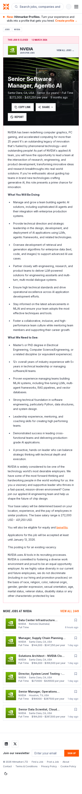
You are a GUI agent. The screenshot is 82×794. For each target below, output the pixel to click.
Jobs (7, 29)
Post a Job (53, 761)
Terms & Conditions (26, 766)
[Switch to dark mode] (5, 773)
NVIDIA (17, 29)
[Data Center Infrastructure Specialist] (42, 623)
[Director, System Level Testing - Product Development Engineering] (42, 677)
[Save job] (75, 620)
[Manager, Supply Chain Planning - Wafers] (42, 641)
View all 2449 (69, 611)
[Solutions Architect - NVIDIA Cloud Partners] (42, 659)
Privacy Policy (49, 766)
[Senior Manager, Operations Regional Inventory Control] (42, 695)
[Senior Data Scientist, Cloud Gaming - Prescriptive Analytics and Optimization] (42, 712)
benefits (62, 527)
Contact (7, 766)
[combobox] (40, 6)
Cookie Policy (68, 766)
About (66, 761)
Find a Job (37, 761)
